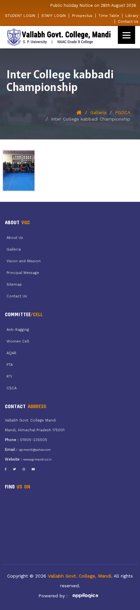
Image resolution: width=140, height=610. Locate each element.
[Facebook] (6, 469)
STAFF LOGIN (53, 15)
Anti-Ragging (18, 330)
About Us (15, 238)
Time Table (109, 15)
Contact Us (128, 21)
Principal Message (23, 273)
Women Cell (18, 341)
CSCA (12, 388)
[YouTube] (33, 469)
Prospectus (82, 15)
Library (131, 15)
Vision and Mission (24, 261)
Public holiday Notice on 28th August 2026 (91, 5)
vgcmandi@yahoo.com (35, 449)
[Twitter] (14, 469)
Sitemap (14, 284)
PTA (10, 365)
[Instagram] (23, 469)
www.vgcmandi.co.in (37, 459)
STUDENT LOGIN (20, 15)
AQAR (11, 353)
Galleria (98, 112)
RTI (9, 376)
